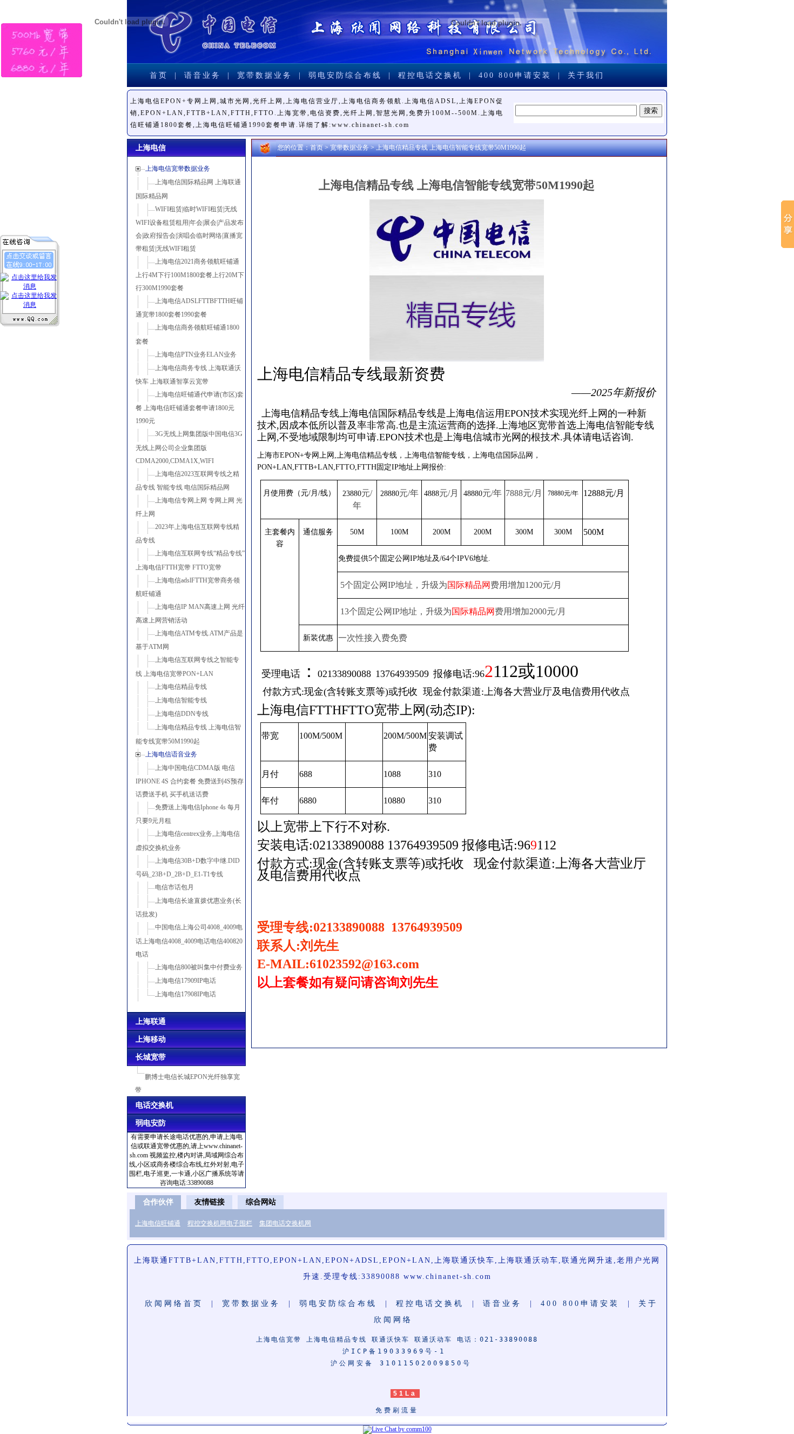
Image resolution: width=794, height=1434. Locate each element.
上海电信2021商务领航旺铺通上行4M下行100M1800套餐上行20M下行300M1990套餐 (190, 275)
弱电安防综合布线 (345, 75)
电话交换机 (154, 1105)
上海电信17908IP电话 (185, 994)
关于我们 (586, 75)
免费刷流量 (397, 1410)
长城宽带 (151, 1057)
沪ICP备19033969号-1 (397, 1351)
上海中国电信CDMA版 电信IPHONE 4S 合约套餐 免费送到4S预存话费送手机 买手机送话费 (190, 781)
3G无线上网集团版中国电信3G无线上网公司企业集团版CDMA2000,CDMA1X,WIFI (189, 447)
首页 (159, 75)
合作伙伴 (158, 1202)
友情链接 (209, 1202)
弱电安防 (151, 1123)
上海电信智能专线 (181, 700)
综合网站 (261, 1202)
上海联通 (151, 1021)
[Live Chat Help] (397, 1429)
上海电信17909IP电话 (185, 980)
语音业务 (202, 75)
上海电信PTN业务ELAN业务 (196, 354)
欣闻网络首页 (174, 1303)
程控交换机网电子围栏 (219, 1223)
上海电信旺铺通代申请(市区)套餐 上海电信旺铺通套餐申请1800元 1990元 (190, 408)
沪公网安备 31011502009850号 (401, 1363)
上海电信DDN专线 (181, 714)
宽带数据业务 (264, 75)
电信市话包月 (174, 887)
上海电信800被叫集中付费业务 (199, 967)
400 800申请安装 (515, 75)
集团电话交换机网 (285, 1223)
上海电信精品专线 (181, 687)
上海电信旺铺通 (157, 1223)
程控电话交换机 (430, 75)
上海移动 (151, 1039)
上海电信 (151, 148)
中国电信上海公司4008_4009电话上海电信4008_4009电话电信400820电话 (189, 940)
